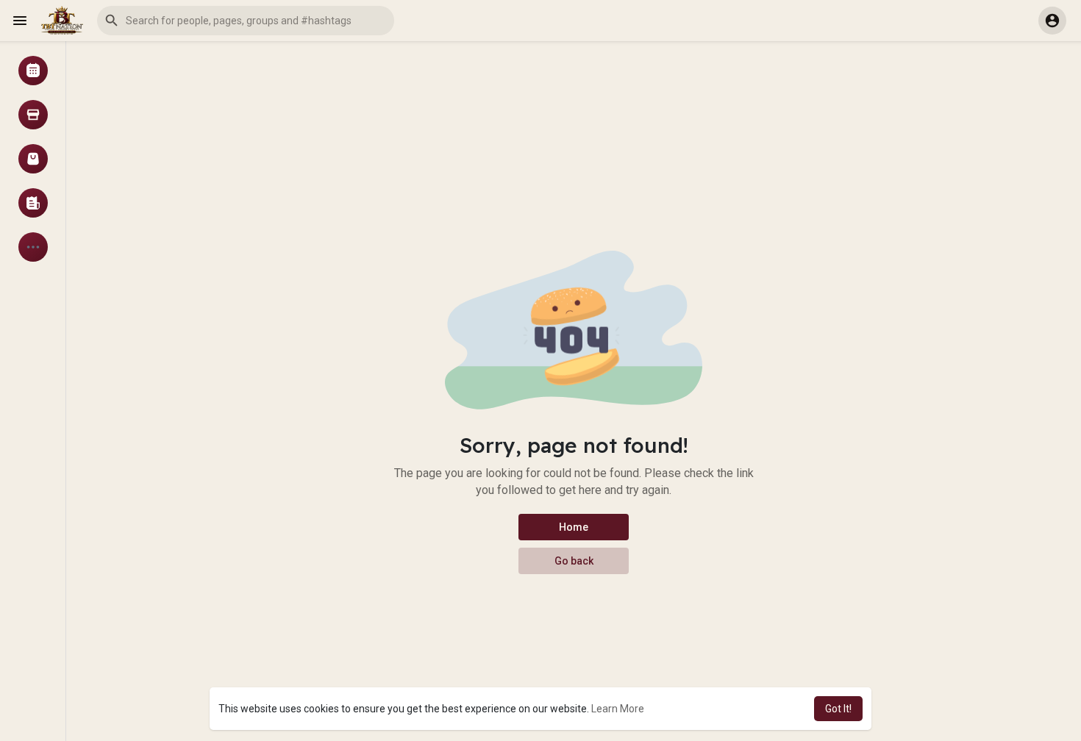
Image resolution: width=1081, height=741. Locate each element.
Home (573, 527)
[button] (245, 20)
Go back (573, 561)
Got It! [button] (838, 709)
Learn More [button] (617, 709)
